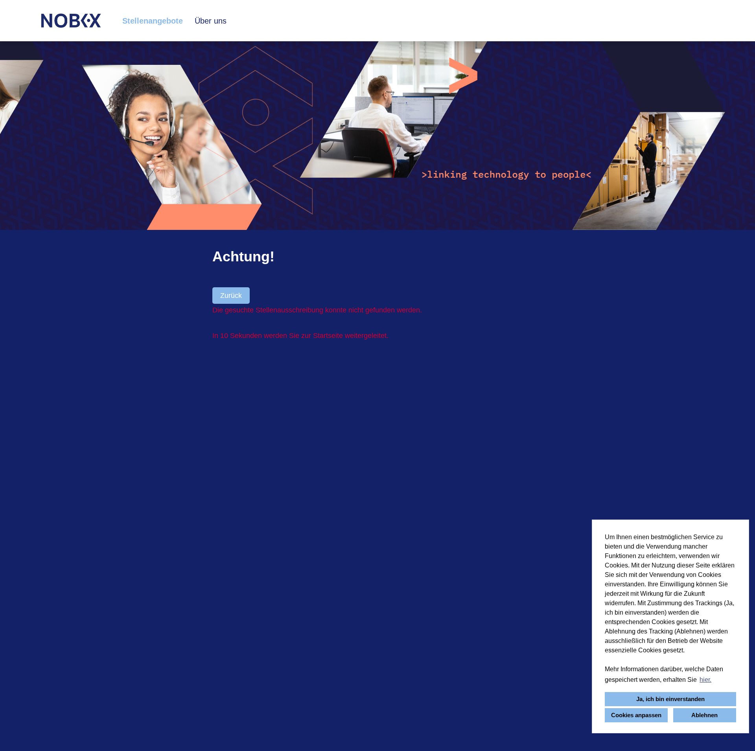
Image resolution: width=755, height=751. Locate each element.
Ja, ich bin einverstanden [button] (670, 699)
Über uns (210, 21)
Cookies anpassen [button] (636, 715)
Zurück (231, 295)
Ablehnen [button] (704, 715)
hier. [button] (705, 679)
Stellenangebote (152, 21)
